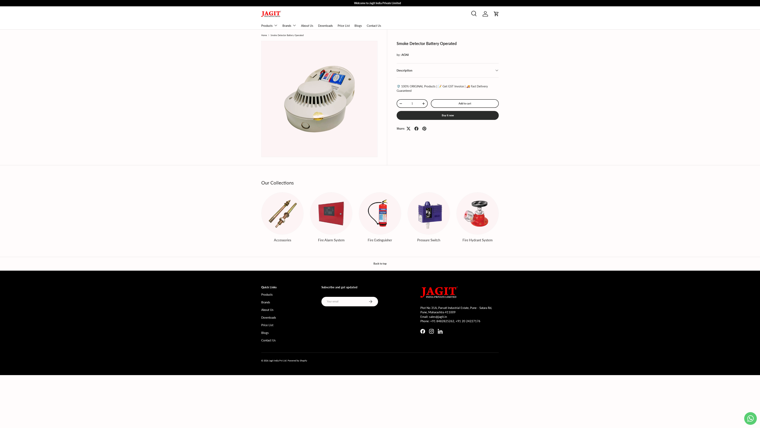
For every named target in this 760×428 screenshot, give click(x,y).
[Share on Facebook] (416, 129)
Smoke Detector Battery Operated (287, 35)
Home (264, 35)
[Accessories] (282, 213)
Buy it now (448, 115)
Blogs (358, 25)
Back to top (380, 263)
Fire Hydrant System (478, 240)
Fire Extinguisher (380, 240)
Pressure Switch (428, 240)
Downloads (325, 25)
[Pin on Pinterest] (424, 129)
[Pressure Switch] (429, 213)
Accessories (282, 240)
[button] (496, 14)
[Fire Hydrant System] (478, 213)
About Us (307, 25)
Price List (344, 25)
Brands (286, 25)
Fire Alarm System (331, 240)
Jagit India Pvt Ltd (277, 360)
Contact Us (374, 25)
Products (267, 25)
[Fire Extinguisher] (380, 213)
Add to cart (465, 103)
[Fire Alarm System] (331, 213)
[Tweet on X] (408, 129)
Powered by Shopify (297, 360)
